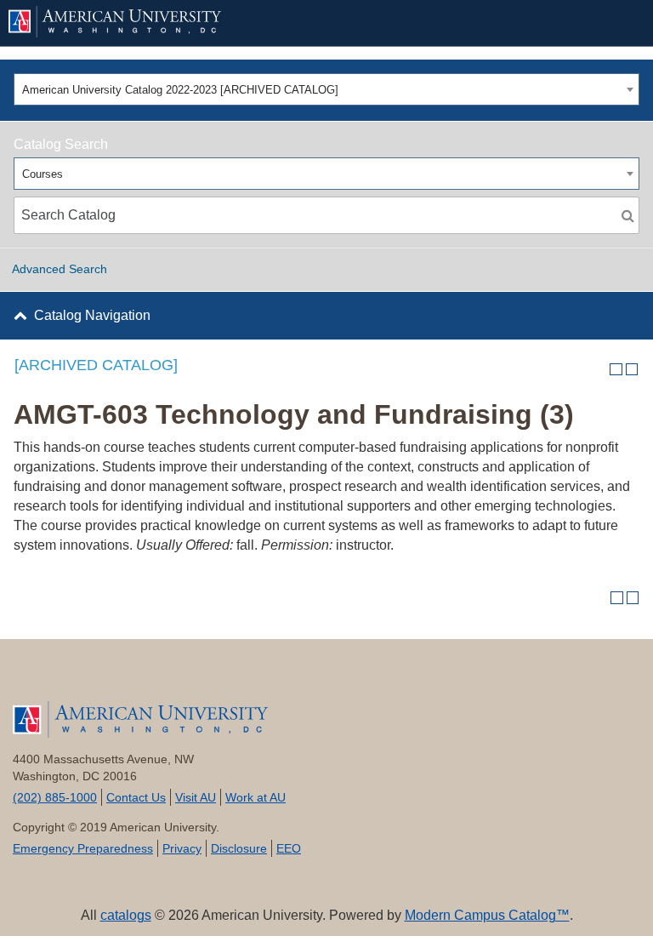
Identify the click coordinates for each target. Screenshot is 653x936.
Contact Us (136, 797)
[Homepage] (326, 720)
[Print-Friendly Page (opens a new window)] (616, 369)
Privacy (182, 848)
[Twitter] (77, 678)
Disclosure (239, 848)
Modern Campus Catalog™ (487, 915)
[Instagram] (204, 678)
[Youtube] (119, 678)
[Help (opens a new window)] (632, 369)
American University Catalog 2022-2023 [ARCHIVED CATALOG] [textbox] (180, 89)
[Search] (627, 215)
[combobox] (326, 89)
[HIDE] (620, 23)
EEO (288, 848)
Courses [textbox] (42, 174)
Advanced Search (59, 269)
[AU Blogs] (247, 678)
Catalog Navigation (92, 315)
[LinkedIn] (162, 678)
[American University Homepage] (299, 21)
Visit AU (195, 797)
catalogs (125, 915)
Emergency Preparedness (83, 848)
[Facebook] (34, 678)
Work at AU (255, 797)
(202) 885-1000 (55, 797)
